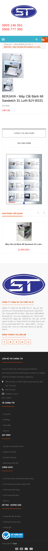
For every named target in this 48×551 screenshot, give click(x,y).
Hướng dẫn (7, 527)
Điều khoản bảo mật (10, 463)
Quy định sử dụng (9, 457)
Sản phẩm (7, 425)
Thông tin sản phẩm (24, 133)
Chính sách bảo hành (11, 495)
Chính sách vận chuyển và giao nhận (16, 484)
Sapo (15, 544)
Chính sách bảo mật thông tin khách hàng (18, 478)
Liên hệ (6, 431)
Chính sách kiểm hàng (11, 489)
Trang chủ (8, 44)
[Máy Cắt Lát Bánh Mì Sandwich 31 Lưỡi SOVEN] (23, 232)
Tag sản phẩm (24, 143)
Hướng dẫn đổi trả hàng (12, 516)
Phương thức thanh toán (12, 522)
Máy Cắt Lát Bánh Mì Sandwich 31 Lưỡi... (24, 244)
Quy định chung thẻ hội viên (13, 446)
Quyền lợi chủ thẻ (9, 452)
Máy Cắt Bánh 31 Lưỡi (22, 44)
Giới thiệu (6, 419)
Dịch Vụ (6, 501)
